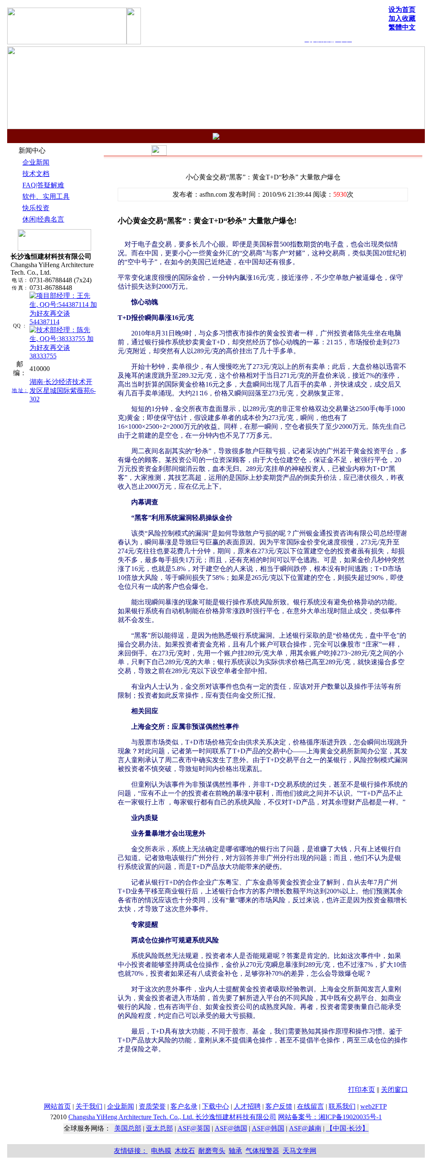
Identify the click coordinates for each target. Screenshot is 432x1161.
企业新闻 (35, 162)
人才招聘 (247, 1106)
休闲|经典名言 (43, 219)
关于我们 (89, 1106)
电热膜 (161, 1150)
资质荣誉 (152, 1106)
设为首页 (402, 9)
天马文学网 (299, 1150)
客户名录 (183, 1106)
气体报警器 (262, 1150)
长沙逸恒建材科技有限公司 (172, 1116)
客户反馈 (278, 1106)
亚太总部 (159, 1128)
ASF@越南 (305, 1128)
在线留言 (310, 1106)
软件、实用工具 (46, 196)
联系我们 (342, 1106)
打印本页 (361, 1089)
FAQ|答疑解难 (43, 185)
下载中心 (215, 1106)
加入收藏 (402, 18)
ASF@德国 (231, 1128)
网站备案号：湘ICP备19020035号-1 (330, 1116)
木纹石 (185, 1150)
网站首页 (57, 1106)
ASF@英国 (194, 1128)
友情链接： (131, 1150)
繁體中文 (402, 27)
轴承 (235, 1150)
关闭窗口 (394, 1089)
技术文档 (35, 173)
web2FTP (373, 1106)
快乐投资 (35, 207)
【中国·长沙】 (347, 1128)
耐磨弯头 (211, 1150)
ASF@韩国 (268, 1128)
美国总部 (127, 1128)
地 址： (20, 390)
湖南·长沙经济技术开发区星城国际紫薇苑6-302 (63, 390)
